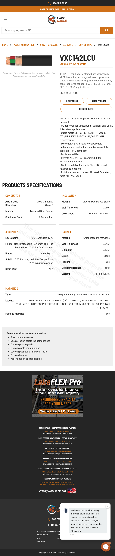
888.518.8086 (60, 3)
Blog (38, 538)
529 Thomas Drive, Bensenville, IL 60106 (57, 431)
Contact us (41, 542)
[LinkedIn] (57, 524)
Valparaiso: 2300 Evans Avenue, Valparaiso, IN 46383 (57, 484)
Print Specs (72, 101)
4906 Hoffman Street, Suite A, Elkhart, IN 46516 (57, 472)
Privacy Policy (42, 535)
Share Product (99, 101)
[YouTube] (53, 524)
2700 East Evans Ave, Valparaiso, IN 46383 (57, 451)
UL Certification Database (46, 531)
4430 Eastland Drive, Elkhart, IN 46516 (57, 441)
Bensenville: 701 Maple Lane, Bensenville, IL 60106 (57, 482)
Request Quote (86, 109)
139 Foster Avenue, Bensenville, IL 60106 (57, 462)
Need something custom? (73, 64)
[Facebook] (49, 524)
